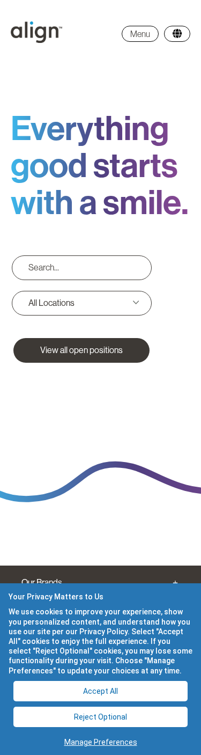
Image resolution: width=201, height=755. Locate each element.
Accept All (100, 691)
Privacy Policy (103, 631)
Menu (140, 34)
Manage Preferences (100, 742)
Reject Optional (100, 717)
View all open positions (81, 350)
